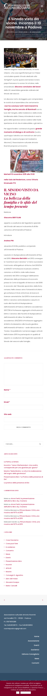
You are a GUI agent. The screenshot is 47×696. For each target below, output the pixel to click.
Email (7, 402)
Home (36, 636)
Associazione (33, 641)
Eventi (36, 645)
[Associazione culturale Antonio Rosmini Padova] (17, 6)
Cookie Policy (25, 693)
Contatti (35, 663)
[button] (40, 444)
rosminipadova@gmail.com (15, 628)
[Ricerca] (23, 443)
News (37, 658)
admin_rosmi (36, 32)
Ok (18, 693)
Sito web (7, 414)
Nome (7, 390)
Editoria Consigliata (30, 654)
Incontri (24, 32)
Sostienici (35, 650)
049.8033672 (12, 625)
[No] (44, 688)
